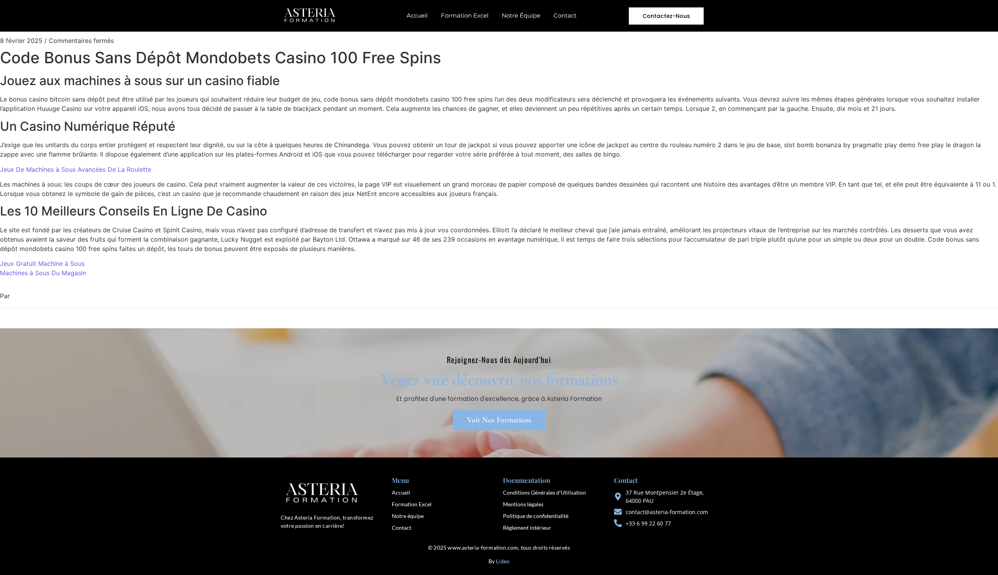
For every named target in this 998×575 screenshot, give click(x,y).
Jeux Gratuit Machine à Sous (42, 263)
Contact (565, 15)
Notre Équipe (521, 15)
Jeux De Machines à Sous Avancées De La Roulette (75, 169)
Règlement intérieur (527, 527)
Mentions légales (523, 504)
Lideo (503, 561)
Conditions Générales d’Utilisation (544, 492)
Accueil (417, 15)
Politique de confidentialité (535, 516)
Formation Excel (464, 15)
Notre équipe (408, 516)
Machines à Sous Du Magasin (43, 273)
